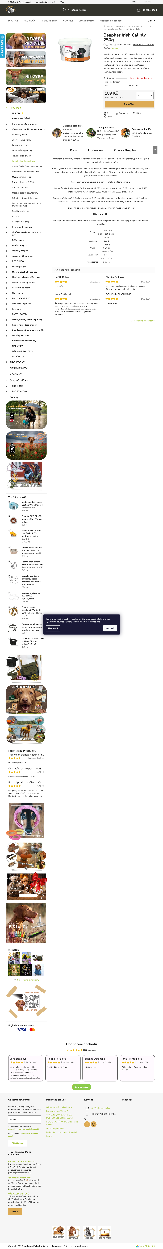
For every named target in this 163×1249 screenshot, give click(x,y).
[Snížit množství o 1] (139, 95)
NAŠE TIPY (17, 346)
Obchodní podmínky (55, 1128)
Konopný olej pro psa (22, 221)
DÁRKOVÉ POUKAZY (22, 351)
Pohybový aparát (19, 134)
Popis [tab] (74, 150)
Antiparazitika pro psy (22, 256)
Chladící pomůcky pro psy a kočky (28, 330)
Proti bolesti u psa (20, 211)
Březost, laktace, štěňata (23, 182)
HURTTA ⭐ (18, 113)
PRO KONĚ (17, 386)
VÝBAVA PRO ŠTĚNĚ (18, 1194)
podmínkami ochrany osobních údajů (23, 1129)
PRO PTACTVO (19, 391)
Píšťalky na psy (19, 240)
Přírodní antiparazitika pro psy (26, 198)
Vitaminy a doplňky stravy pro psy (28, 129)
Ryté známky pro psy (22, 227)
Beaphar (115, 48)
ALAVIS (15, 216)
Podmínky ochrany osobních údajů (61, 1132)
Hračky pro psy (19, 266)
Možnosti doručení (111, 81)
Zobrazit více (81, 1087)
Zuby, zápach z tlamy (21, 139)
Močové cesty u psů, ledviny (25, 192)
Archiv (15, 1211)
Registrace (148, 2)
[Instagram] (94, 1124)
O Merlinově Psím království (19, 2)
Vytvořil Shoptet (147, 1246)
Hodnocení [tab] (95, 150)
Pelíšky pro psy (19, 245)
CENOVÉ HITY (18, 368)
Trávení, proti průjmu (21, 155)
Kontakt (49, 1136)
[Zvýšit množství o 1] (151, 95)
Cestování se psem (21, 287)
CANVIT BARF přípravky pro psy (27, 166)
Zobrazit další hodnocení (142, 320)
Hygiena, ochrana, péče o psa (26, 277)
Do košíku (129, 104)
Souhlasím (110, 628)
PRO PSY (15, 108)
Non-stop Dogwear (21, 303)
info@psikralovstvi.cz (100, 1108)
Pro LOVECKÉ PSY (21, 298)
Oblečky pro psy (20, 250)
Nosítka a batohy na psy (23, 282)
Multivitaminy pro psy (22, 177)
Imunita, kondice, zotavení (24, 161)
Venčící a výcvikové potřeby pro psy (27, 233)
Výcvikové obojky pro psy (24, 340)
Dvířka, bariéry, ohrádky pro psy (27, 319)
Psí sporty (17, 309)
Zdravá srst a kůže (20, 145)
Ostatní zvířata (19, 380)
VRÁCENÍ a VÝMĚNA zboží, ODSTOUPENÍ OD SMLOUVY (59, 1116)
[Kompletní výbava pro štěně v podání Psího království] (58, 1232)
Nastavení (53, 628)
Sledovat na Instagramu (28, 979)
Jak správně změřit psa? (45, 2)
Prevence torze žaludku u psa (22, 1162)
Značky (14, 397)
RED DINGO (18, 261)
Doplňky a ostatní (20, 335)
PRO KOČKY (17, 362)
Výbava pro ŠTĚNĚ (21, 118)
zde (98, 621)
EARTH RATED (19, 314)
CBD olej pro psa (20, 187)
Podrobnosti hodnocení (143, 44)
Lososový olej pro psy (22, 150)
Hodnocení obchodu (81, 1044)
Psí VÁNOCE (18, 356)
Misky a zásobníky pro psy (24, 272)
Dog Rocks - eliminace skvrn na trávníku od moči (26, 204)
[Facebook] (87, 1124)
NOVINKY (16, 374)
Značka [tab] (125, 150)
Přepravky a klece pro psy (24, 325)
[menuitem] (13, 20)
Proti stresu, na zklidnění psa (25, 171)
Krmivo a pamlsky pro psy (24, 124)
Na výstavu (17, 293)
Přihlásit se (17, 1143)
